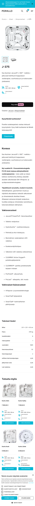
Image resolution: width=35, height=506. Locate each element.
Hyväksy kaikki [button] (9, 498)
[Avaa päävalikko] (32, 11)
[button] (2, 486)
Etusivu (4, 19)
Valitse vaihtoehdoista (9, 422)
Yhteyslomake (8, 136)
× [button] (33, 475)
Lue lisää (31, 483)
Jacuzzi (11, 111)
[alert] (17, 489)
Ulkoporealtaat (20, 19)
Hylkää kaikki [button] (25, 498)
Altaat (11, 19)
